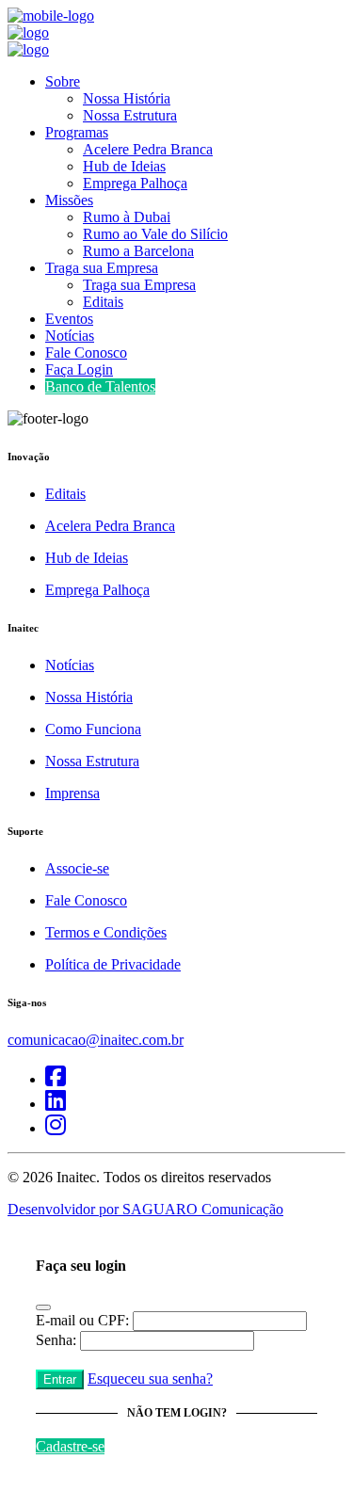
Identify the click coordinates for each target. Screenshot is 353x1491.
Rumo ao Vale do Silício (155, 234)
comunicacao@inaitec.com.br (96, 1040)
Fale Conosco (86, 353)
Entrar (59, 1379)
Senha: (56, 1340)
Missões (69, 200)
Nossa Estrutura (130, 115)
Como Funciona (93, 729)
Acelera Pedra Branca (110, 526)
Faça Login (79, 369)
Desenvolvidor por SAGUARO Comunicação (145, 1209)
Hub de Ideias (124, 166)
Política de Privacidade (113, 964)
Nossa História (126, 98)
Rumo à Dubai (126, 217)
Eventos (69, 319)
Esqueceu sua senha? (150, 1379)
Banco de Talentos (100, 386)
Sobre (62, 81)
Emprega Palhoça (135, 183)
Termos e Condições (106, 932)
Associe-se (77, 868)
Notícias (69, 336)
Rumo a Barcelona (138, 251)
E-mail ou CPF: (82, 1320)
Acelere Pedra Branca (148, 149)
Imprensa (72, 793)
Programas (76, 132)
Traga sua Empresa (101, 268)
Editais (103, 302)
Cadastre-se (70, 1446)
